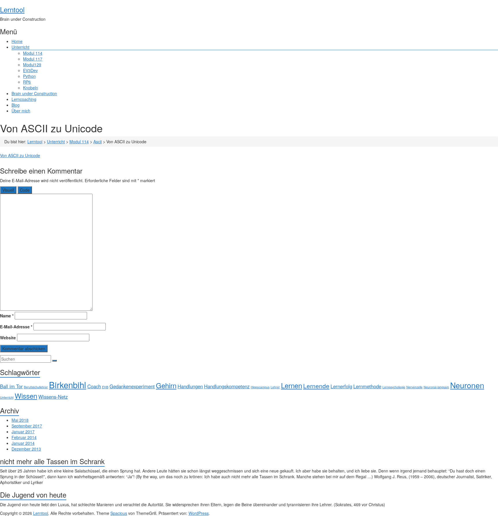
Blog (16, 105)
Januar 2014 (23, 443)
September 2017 (27, 426)
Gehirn (166, 385)
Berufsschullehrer (36, 387)
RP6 (27, 82)
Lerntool (12, 9)
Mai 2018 (20, 420)
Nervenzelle (414, 387)
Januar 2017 (23, 431)
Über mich (21, 111)
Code (25, 190)
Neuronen (467, 385)
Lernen (291, 385)
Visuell (8, 190)
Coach (94, 386)
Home (17, 41)
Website (8, 337)
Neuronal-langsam (436, 387)
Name (7, 316)
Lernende (316, 385)
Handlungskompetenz (227, 386)
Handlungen (190, 386)
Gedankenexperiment (132, 386)
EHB (105, 387)
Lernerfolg (341, 386)
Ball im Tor (11, 386)
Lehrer (275, 387)
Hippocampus (260, 387)
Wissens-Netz (53, 396)
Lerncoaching (24, 99)
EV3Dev (30, 70)
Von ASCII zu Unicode (20, 155)
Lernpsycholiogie (393, 387)
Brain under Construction (34, 93)
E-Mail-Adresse (16, 326)
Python (29, 76)
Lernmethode (367, 386)
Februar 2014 (24, 437)
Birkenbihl (67, 384)
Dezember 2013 (26, 449)
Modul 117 (32, 59)
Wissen (26, 396)
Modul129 (32, 64)
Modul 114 (32, 53)
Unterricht (20, 47)
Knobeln (30, 88)
